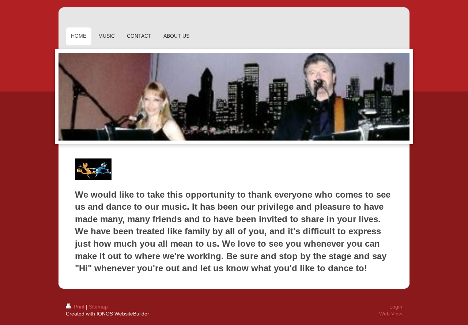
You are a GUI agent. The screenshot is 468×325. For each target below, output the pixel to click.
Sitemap (98, 307)
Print (79, 307)
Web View (390, 314)
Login (395, 307)
